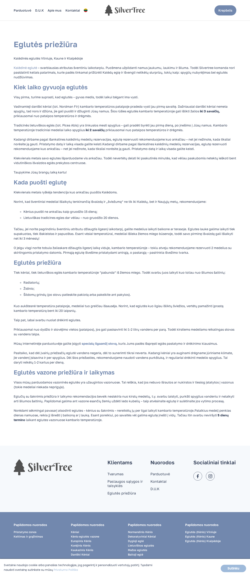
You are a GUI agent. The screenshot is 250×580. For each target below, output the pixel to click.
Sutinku (233, 568)
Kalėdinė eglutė (25, 68)
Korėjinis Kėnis (81, 545)
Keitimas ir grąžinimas (28, 536)
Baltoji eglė (135, 554)
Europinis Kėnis (81, 541)
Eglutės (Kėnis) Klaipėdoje (203, 541)
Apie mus (55, 10)
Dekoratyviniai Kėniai (142, 536)
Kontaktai (72, 10)
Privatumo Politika (66, 570)
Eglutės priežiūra (121, 493)
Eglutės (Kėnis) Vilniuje (200, 532)
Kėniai (75, 532)
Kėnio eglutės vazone (85, 536)
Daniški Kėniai (80, 554)
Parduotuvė (22, 10)
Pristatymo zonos (25, 532)
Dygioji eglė (136, 541)
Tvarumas (115, 474)
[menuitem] (86, 10)
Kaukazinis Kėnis (82, 550)
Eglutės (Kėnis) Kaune (200, 536)
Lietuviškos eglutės (141, 545)
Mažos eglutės (137, 550)
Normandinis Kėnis (140, 532)
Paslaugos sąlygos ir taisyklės (125, 483)
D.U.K (39, 10)
